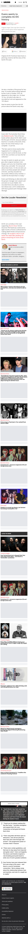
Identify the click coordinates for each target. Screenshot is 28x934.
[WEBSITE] (10, 249)
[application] (14, 120)
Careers (4, 914)
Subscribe (20, 2)
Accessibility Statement (7, 911)
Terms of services (19, 210)
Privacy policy (5, 904)
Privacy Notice (21, 211)
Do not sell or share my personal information (13, 921)
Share (5, 51)
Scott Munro (11, 23)
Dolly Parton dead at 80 (16, 6)
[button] (2, 2)
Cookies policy (5, 908)
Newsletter (23, 51)
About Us (4, 894)
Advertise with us (6, 918)
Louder (16, 23)
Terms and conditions (7, 901)
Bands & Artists (5, 10)
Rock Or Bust (13, 226)
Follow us (16, 51)
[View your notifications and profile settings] (15, 2)
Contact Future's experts (8, 898)
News (3, 23)
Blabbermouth (8, 136)
